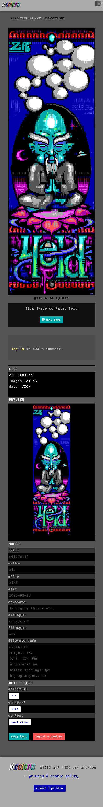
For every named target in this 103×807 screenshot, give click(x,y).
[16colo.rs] (11, 5)
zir (14, 695)
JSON (26, 387)
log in (17, 349)
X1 (28, 381)
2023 (23, 18)
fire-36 (36, 18)
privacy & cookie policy (54, 776)
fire (15, 709)
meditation (20, 722)
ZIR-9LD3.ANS (22, 375)
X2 (35, 381)
